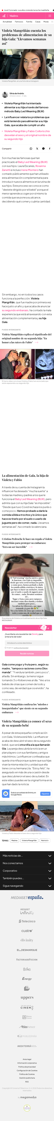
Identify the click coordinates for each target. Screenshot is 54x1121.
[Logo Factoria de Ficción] (27, 959)
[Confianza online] (27, 1110)
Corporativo (10, 870)
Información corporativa (27, 1063)
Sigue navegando (13, 885)
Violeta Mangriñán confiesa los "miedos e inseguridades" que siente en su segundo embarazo (25, 708)
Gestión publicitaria (27, 1078)
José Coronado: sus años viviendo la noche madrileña (26, 10)
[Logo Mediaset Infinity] (27, 911)
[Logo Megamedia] (28, 1097)
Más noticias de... (13, 855)
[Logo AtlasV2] (27, 1026)
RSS (27, 1082)
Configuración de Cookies (27, 1070)
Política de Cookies (27, 1074)
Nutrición (45, 840)
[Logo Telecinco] (27, 921)
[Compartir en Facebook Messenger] (43, 148)
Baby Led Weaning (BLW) (30, 499)
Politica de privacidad (27, 1067)
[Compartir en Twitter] (37, 148)
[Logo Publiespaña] (27, 1036)
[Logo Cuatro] (27, 930)
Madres (14, 16)
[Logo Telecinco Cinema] (27, 1007)
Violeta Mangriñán (29, 840)
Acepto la (17, 648)
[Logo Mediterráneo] (27, 1046)
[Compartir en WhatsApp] (31, 148)
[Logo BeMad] (27, 988)
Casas (37, 22)
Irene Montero (29, 169)
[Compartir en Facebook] (49, 148)
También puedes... (13, 878)
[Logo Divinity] (27, 940)
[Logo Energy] (27, 978)
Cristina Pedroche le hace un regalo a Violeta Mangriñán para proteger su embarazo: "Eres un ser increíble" (27, 543)
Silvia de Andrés (17, 93)
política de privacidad (21, 648)
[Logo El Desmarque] (27, 950)
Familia (29, 22)
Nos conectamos (13, 863)
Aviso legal (27, 1059)
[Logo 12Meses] (27, 1017)
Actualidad (7, 22)
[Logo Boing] (27, 969)
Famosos (19, 22)
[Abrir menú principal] (49, 15)
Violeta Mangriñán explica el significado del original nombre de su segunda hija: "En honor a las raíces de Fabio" (26, 338)
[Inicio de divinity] (4, 15)
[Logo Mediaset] (27, 899)
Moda (45, 22)
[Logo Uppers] (27, 998)
